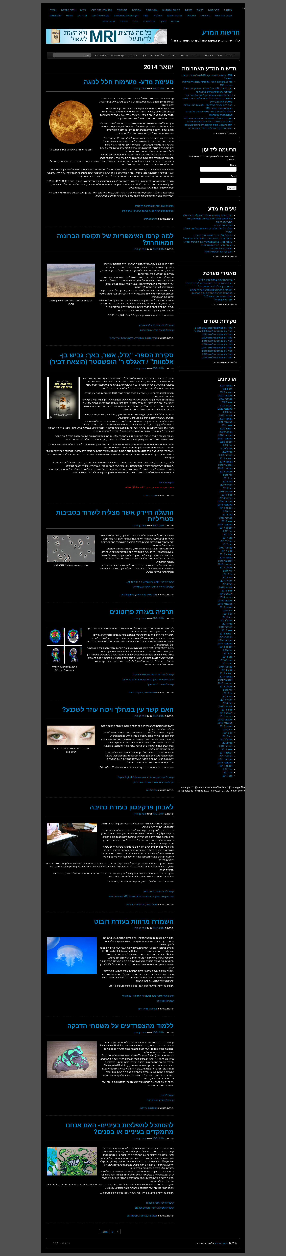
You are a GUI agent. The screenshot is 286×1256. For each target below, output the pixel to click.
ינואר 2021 (227, 425)
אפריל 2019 (226, 484)
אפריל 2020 (226, 448)
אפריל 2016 (226, 580)
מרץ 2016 (227, 584)
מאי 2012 (227, 736)
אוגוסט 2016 (226, 567)
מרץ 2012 (227, 742)
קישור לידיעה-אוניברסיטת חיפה (158, 891)
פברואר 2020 (225, 455)
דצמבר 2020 (226, 428)
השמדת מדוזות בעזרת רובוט (134, 921)
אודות (219, 55)
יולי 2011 (227, 769)
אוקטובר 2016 (225, 560)
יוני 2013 (228, 693)
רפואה (200, 9)
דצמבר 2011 (226, 752)
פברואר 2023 (225, 398)
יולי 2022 (227, 412)
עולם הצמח (55, 15)
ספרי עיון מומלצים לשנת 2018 (217, 344)
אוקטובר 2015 (225, 600)
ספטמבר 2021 (225, 421)
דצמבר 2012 (226, 712)
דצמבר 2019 (226, 458)
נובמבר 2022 (225, 405)
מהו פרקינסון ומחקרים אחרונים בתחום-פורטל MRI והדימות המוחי (141, 896)
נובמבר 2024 (225, 385)
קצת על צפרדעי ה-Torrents (160, 1100)
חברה (145, 15)
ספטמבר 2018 (225, 504)
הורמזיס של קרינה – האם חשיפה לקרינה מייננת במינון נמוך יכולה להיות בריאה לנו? (209, 284)
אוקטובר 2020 (225, 435)
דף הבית (230, 55)
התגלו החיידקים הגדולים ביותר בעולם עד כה (210, 128)
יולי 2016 (227, 570)
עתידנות (175, 21)
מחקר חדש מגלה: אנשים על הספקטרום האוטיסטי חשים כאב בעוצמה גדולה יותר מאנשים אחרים (207, 119)
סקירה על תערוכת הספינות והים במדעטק (212, 292)
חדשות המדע (221, 1243)
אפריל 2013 (226, 699)
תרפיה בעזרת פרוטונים (142, 611)
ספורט (69, 15)
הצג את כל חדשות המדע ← (225, 132)
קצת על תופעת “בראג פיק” (160, 684)
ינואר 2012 (227, 749)
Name (233, 165)
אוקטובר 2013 (225, 679)
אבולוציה (136, 9)
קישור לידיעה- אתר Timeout (160, 1202)
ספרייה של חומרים (223, 225)
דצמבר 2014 (226, 633)
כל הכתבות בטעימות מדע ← (225, 256)
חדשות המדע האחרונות (209, 68)
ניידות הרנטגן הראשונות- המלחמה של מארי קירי (208, 95)
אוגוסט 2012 (226, 726)
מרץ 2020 (227, 451)
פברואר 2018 (225, 517)
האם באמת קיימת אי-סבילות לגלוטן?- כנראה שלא (207, 215)
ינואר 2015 (227, 630)
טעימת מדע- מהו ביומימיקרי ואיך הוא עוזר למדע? (207, 241)
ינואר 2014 (227, 669)
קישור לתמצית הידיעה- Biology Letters (154, 1207)
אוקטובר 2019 (225, 464)
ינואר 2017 (227, 550)
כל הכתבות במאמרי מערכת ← (224, 304)
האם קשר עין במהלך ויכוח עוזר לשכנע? (118, 709)
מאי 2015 (227, 617)
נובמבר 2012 (225, 716)
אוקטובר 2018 (225, 501)
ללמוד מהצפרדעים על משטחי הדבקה (120, 1025)
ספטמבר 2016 (225, 564)
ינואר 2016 (227, 590)
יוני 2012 (228, 732)
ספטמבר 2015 (225, 603)
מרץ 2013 (227, 703)
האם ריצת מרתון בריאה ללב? (217, 296)
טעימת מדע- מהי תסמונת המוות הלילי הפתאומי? (207, 238)
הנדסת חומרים (174, 15)
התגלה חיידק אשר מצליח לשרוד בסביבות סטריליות (115, 515)
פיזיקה (163, 21)
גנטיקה (188, 9)
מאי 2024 (227, 388)
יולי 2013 (227, 689)
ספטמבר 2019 (225, 468)
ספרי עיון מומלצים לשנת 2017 (217, 347)
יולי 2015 (227, 610)
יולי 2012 (227, 729)
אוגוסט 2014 (226, 646)
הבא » (104, 1231)
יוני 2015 (228, 613)
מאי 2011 (227, 775)
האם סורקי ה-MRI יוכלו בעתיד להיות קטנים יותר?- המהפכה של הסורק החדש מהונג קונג (207, 90)
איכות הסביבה (68, 9)
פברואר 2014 (225, 666)
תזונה (135, 21)
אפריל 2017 (226, 541)
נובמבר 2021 (225, 418)
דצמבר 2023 (226, 392)
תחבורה (124, 21)
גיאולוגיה (205, 15)
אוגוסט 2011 (226, 765)
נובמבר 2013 (225, 676)
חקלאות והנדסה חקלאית (126, 15)
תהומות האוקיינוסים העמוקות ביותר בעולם (211, 289)
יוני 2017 (228, 534)
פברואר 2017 (225, 547)
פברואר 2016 (225, 587)
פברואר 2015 (225, 626)
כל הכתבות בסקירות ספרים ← (224, 362)
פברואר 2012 (225, 746)
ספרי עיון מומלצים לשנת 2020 (217, 337)
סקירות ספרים (118, 55)
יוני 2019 (228, 478)
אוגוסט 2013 (226, 686)
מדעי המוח (213, 9)
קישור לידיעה (167, 1095)
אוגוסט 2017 (226, 527)
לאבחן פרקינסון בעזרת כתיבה (132, 806)
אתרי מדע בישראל (223, 299)
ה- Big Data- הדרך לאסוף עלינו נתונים (213, 235)
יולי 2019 (227, 474)
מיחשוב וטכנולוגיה (171, 9)
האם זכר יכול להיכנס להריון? (218, 251)
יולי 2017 (227, 531)
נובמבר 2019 (225, 461)
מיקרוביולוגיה (127, 594)
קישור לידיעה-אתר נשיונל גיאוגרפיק (156, 325)
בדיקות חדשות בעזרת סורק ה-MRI (215, 279)
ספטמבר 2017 (225, 524)
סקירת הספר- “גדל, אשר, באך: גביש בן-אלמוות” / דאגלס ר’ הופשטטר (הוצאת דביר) (112, 358)
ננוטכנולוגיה (151, 9)
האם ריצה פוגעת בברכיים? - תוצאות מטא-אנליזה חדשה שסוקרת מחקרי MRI (208, 106)
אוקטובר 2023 (225, 395)
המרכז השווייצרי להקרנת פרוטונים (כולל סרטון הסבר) (147, 679)
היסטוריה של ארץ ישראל (121, 337)
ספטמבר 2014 (225, 643)
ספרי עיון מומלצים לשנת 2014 (217, 357)
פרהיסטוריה (149, 21)
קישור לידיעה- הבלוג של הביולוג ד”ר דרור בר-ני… (150, 581)
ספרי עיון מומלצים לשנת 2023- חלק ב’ (213, 327)
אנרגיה (53, 9)
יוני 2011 (228, 772)
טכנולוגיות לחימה (100, 15)
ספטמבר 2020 (225, 438)
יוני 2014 (228, 653)
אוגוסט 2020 (226, 441)
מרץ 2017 (227, 544)
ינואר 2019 (227, 494)
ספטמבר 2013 (225, 683)
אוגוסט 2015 (226, 607)
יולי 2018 (227, 511)
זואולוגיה (157, 15)
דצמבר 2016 (226, 554)
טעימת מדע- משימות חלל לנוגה (129, 81)
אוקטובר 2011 (225, 759)
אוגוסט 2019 (226, 471)
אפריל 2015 (226, 620)
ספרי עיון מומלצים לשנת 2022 (217, 334)
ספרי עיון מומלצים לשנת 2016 (217, 350)
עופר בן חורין (140, 88)
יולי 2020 (227, 445)
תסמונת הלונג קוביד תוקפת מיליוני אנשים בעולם (208, 124)
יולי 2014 (227, 650)
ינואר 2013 (227, 709)
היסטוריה (191, 15)
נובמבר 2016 (225, 557)
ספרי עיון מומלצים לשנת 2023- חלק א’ (213, 331)
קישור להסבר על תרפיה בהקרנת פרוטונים (153, 674)
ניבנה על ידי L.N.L (61, 1243)
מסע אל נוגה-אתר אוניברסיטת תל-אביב (154, 205)
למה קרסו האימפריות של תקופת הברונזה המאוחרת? (115, 239)
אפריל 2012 (226, 739)
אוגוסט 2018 (226, 507)
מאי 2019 (227, 481)
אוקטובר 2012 (225, 719)
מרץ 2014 (227, 663)
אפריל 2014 (226, 660)
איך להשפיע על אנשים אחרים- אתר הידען (153, 782)
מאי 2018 (227, 514)
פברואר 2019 (225, 491)
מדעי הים (82, 15)
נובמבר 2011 (225, 755)
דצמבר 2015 (226, 593)
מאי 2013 (227, 696)
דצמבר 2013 (226, 673)
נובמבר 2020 (225, 431)
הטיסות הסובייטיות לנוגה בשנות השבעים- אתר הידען (147, 210)
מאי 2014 (227, 656)
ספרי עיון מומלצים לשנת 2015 (217, 354)
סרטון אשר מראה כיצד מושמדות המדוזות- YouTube (148, 995)
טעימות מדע (101, 55)
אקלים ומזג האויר (223, 15)
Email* (233, 176)
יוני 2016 (228, 574)
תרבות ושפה (108, 21)
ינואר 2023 (227, 402)
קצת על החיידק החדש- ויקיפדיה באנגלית (153, 586)
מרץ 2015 (227, 623)
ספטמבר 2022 (225, 408)
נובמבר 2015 (225, 597)
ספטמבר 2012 (225, 722)
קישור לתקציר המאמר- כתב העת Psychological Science (146, 777)
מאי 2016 (227, 577)
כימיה (83, 9)
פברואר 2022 (225, 415)
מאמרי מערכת (220, 273)
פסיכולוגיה (122, 9)
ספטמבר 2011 (225, 762)
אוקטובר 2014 (225, 640)
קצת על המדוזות (165, 1000)
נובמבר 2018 (225, 498)
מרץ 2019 (227, 488)
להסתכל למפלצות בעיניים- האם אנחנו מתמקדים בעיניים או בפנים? (120, 1128)
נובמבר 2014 (225, 636)
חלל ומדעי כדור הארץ (101, 9)
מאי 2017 (227, 537)
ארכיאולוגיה (151, 337)
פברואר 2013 (225, 706)
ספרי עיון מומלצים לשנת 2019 (217, 340)
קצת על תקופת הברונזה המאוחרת (157, 330)
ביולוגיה (228, 9)
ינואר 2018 (227, 521)
